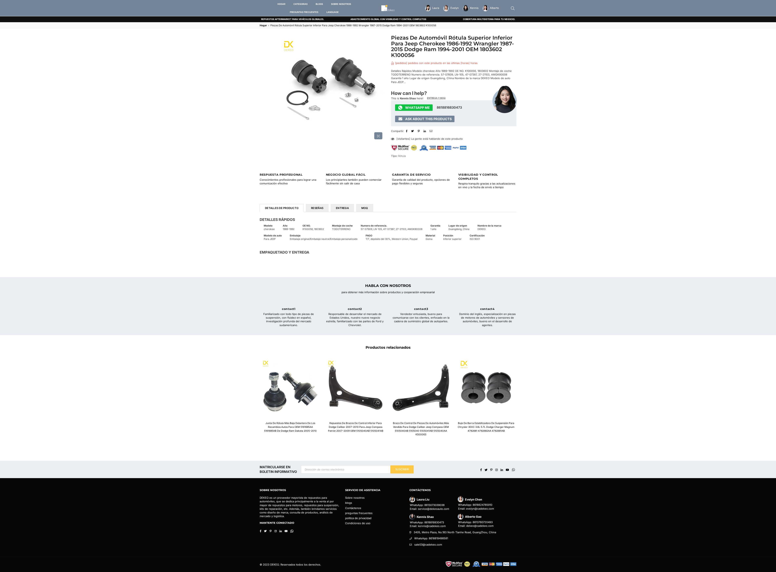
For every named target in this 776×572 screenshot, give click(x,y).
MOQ (364, 208)
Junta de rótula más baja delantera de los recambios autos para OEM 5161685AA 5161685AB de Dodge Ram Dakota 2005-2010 (290, 427)
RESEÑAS (317, 208)
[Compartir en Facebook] (407, 131)
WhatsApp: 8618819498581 (431, 538)
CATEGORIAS (300, 4)
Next (522, 398)
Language (332, 12)
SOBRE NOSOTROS (341, 4)
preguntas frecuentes (358, 513)
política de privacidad (358, 518)
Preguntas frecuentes (304, 12)
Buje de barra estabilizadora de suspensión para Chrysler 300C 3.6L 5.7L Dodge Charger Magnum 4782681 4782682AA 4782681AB (486, 427)
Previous (253, 398)
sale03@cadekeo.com (428, 544)
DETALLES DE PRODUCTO (281, 208)
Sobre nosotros (355, 497)
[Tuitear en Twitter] (413, 131)
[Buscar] (512, 8)
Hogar (263, 25)
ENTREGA (342, 208)
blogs (348, 502)
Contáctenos (353, 508)
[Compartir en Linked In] (425, 131)
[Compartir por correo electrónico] (431, 131)
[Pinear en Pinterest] (419, 131)
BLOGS (319, 4)
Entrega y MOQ (436, 98)
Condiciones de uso (357, 523)
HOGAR (281, 4)
